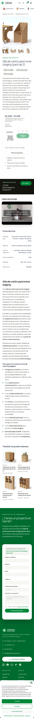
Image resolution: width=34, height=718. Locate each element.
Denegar (17, 706)
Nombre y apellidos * (10, 557)
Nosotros (21, 677)
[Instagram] (3, 665)
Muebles (4, 677)
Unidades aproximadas (11, 586)
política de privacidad (23, 606)
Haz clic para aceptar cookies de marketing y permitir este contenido (17, 213)
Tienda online (22, 674)
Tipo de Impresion (8, 125)
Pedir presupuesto (17, 153)
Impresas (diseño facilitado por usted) (10, 138)
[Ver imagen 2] (13, 50)
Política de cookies (8, 715)
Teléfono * (8, 579)
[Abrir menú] (31, 3)
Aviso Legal (27, 715)
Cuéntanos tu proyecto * (12, 593)
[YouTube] (12, 665)
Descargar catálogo (18, 659)
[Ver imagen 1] (6, 50)
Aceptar (17, 701)
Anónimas (9, 132)
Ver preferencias (17, 711)
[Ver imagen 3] (20, 50)
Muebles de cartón (8, 14)
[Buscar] (19, 3)
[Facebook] (7, 665)
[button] (31, 682)
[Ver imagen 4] (28, 50)
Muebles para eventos (22, 14)
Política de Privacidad (18, 715)
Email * (7, 571)
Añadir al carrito (22, 136)
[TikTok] (16, 665)
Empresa (7, 564)
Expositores (6, 674)
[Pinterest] (20, 665)
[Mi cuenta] (23, 3)
